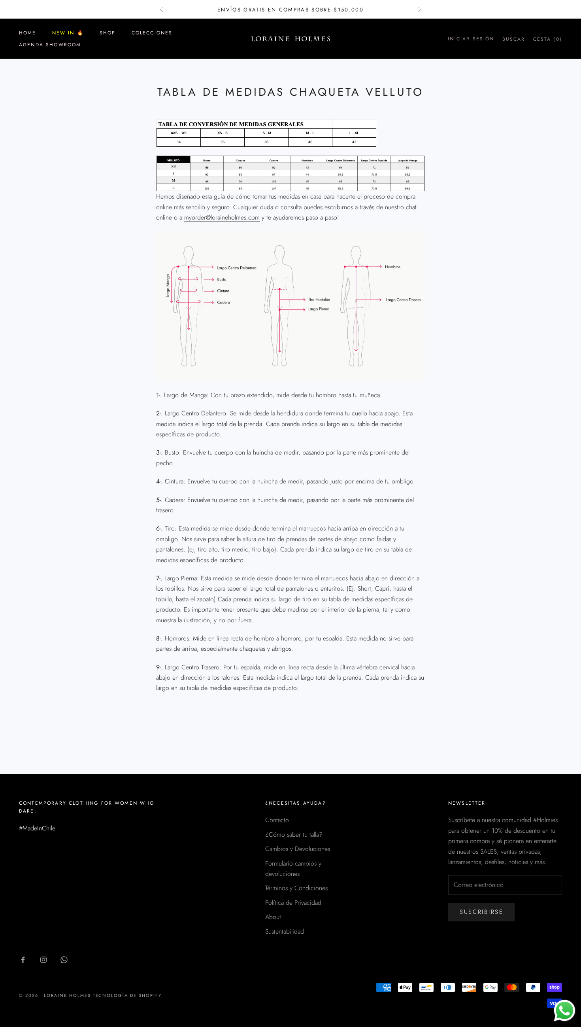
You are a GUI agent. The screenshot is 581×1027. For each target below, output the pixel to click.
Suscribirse (482, 912)
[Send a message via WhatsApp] (564, 1010)
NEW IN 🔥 (68, 32)
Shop (108, 32)
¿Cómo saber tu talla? (294, 834)
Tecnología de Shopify (127, 995)
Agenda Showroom (50, 44)
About (273, 916)
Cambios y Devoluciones (297, 848)
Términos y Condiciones (296, 887)
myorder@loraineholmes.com (222, 217)
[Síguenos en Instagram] (43, 960)
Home (27, 32)
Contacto (277, 819)
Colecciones (152, 32)
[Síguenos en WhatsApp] (64, 960)
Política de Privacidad (293, 902)
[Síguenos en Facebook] (23, 960)
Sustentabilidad (284, 931)
